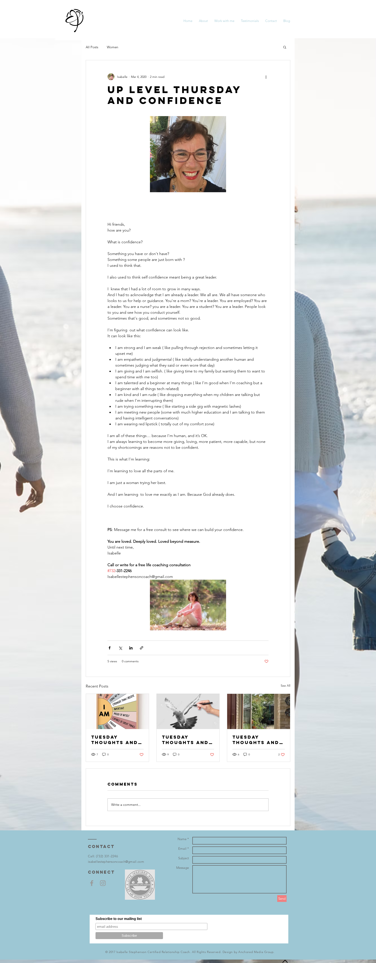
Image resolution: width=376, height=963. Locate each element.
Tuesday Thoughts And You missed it (255, 739)
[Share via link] (141, 648)
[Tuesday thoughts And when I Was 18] (188, 711)
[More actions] (266, 76)
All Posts (92, 47)
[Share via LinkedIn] (131, 648)
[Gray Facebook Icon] (92, 883)
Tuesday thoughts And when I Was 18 (185, 739)
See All (285, 686)
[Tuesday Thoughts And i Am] (117, 711)
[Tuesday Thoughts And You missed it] (258, 711)
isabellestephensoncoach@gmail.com (116, 862)
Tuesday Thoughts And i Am (116, 739)
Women (112, 47)
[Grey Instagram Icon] (103, 883)
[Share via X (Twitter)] (120, 648)
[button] (285, 47)
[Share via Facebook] (109, 648)
